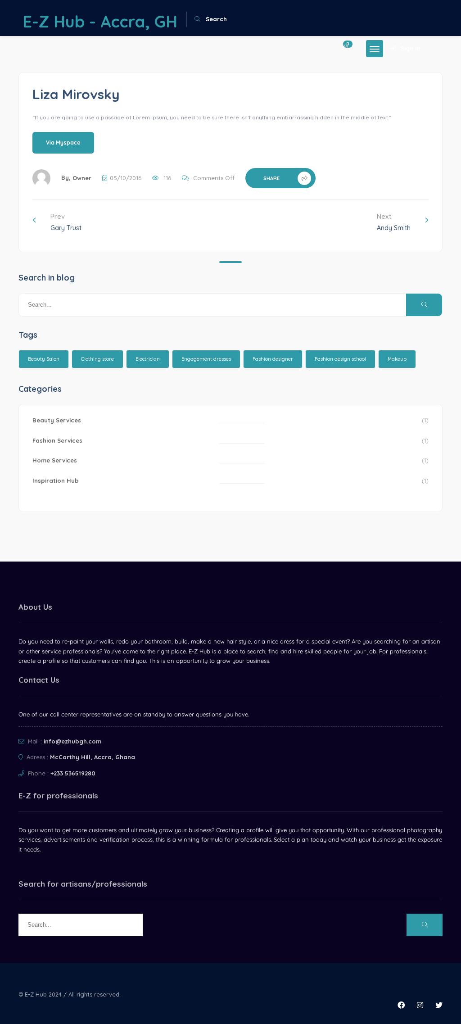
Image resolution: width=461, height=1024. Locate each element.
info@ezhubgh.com (72, 741)
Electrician (148, 359)
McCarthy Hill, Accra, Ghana (92, 757)
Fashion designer (273, 359)
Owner (81, 177)
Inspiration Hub (55, 480)
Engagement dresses (206, 359)
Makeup (397, 359)
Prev (65, 222)
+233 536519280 (72, 773)
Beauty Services (56, 420)
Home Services (54, 460)
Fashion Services (57, 440)
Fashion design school (340, 359)
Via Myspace (63, 142)
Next (394, 222)
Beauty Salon (43, 359)
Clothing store (97, 359)
